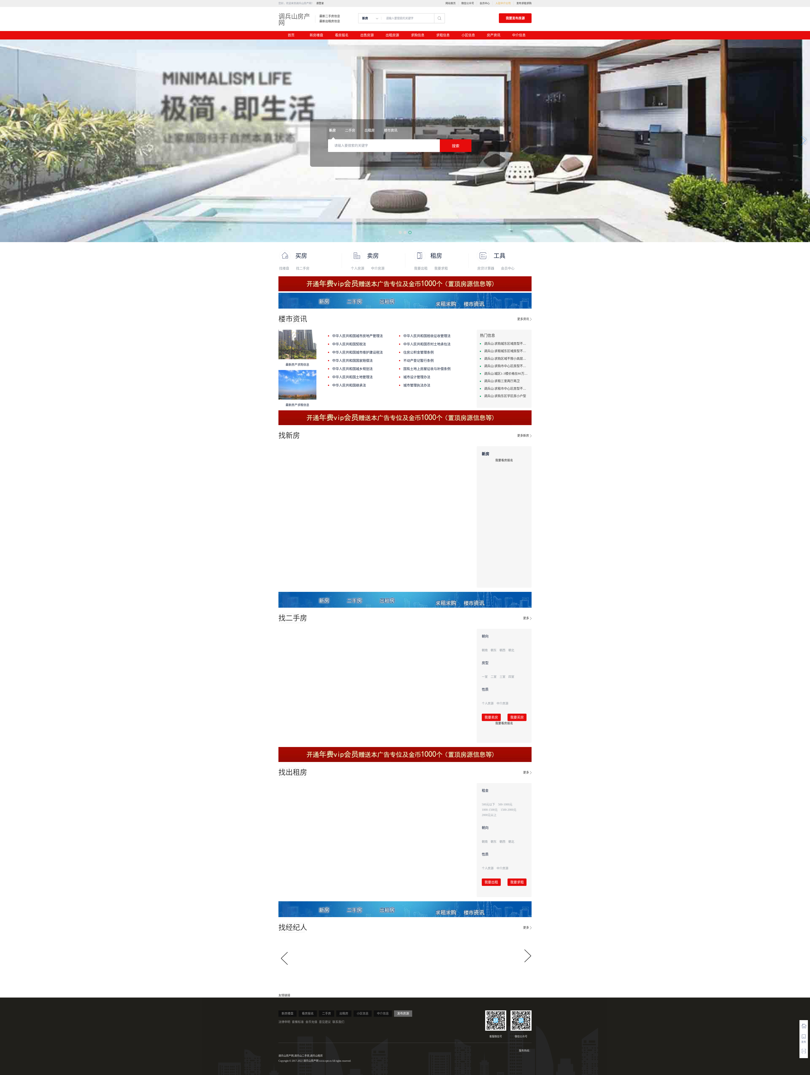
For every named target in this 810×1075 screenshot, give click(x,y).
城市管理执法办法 (416, 385)
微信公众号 (467, 3)
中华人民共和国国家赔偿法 (352, 360)
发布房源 (403, 1013)
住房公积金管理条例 (418, 352)
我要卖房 (491, 717)
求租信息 (443, 35)
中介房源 (378, 268)
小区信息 (468, 35)
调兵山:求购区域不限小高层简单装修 (506, 358)
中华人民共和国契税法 (349, 344)
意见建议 (325, 1021)
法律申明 (284, 1021)
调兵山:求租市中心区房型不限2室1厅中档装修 (506, 388)
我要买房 (517, 717)
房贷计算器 (485, 268)
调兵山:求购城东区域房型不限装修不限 (506, 343)
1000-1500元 (490, 809)
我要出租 (421, 268)
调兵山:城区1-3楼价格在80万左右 (506, 373)
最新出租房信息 (329, 21)
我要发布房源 (515, 18)
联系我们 (338, 1021)
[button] (400, 232)
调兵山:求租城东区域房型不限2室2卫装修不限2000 (506, 351)
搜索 (455, 146)
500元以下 (488, 804)
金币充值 (311, 1021)
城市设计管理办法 (416, 377)
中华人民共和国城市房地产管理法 (357, 336)
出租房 (343, 1013)
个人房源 (357, 268)
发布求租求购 (524, 3)
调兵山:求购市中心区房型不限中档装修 (506, 366)
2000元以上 (489, 815)
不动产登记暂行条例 (418, 360)
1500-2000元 (508, 809)
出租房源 (392, 35)
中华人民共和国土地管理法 (352, 377)
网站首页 (451, 3)
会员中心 (485, 3)
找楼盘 (284, 268)
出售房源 (367, 35)
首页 (291, 35)
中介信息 (519, 35)
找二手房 (302, 268)
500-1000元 (505, 804)
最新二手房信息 (329, 16)
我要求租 (441, 268)
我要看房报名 (504, 460)
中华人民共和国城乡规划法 (352, 369)
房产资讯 (493, 35)
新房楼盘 (316, 35)
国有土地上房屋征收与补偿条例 (427, 369)
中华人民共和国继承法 (349, 385)
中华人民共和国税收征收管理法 (427, 336)
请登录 (320, 3)
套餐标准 (298, 1021)
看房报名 (341, 35)
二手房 (326, 1013)
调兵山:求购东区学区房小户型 (505, 396)
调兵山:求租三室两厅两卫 (502, 381)
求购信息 (417, 35)
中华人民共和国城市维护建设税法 (357, 352)
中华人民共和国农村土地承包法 (427, 344)
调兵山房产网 (294, 19)
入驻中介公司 (503, 3)
